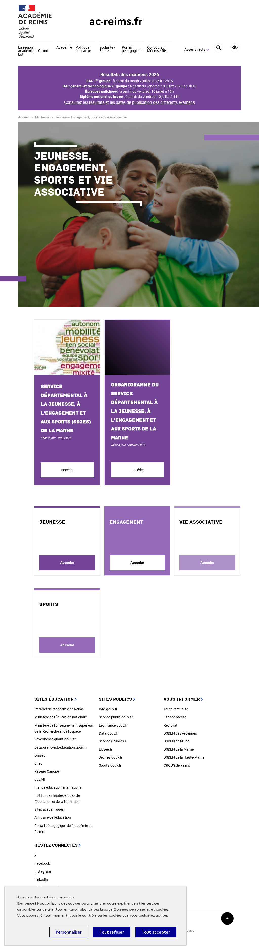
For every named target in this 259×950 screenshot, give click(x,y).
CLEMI (39, 779)
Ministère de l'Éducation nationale (60, 717)
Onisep (39, 755)
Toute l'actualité (176, 709)
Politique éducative (83, 49)
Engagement (126, 522)
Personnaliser (69, 932)
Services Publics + (113, 741)
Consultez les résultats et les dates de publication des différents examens (129, 102)
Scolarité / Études (107, 49)
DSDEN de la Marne (179, 749)
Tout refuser (111, 932)
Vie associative (200, 522)
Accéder (67, 469)
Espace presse (175, 717)
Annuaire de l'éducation (52, 817)
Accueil (23, 117)
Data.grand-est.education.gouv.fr (60, 747)
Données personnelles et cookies (141, 909)
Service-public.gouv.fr (116, 717)
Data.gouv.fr (109, 733)
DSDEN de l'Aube (176, 741)
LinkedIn (41, 879)
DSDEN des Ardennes (180, 733)
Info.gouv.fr (108, 709)
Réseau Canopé (46, 771)
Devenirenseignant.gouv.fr (55, 739)
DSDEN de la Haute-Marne (184, 757)
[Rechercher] (218, 49)
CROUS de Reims (177, 765)
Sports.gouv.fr (110, 765)
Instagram (42, 871)
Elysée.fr (105, 749)
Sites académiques (49, 809)
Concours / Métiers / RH (157, 49)
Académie (64, 47)
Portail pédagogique (132, 49)
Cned (38, 763)
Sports (48, 604)
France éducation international (58, 787)
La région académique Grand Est (33, 51)
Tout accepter (156, 932)
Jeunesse (52, 522)
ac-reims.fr (116, 21)
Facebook (42, 863)
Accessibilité (234, 47)
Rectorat (170, 725)
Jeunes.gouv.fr (110, 757)
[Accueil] (43, 21)
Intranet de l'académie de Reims (59, 709)
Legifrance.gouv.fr (113, 725)
